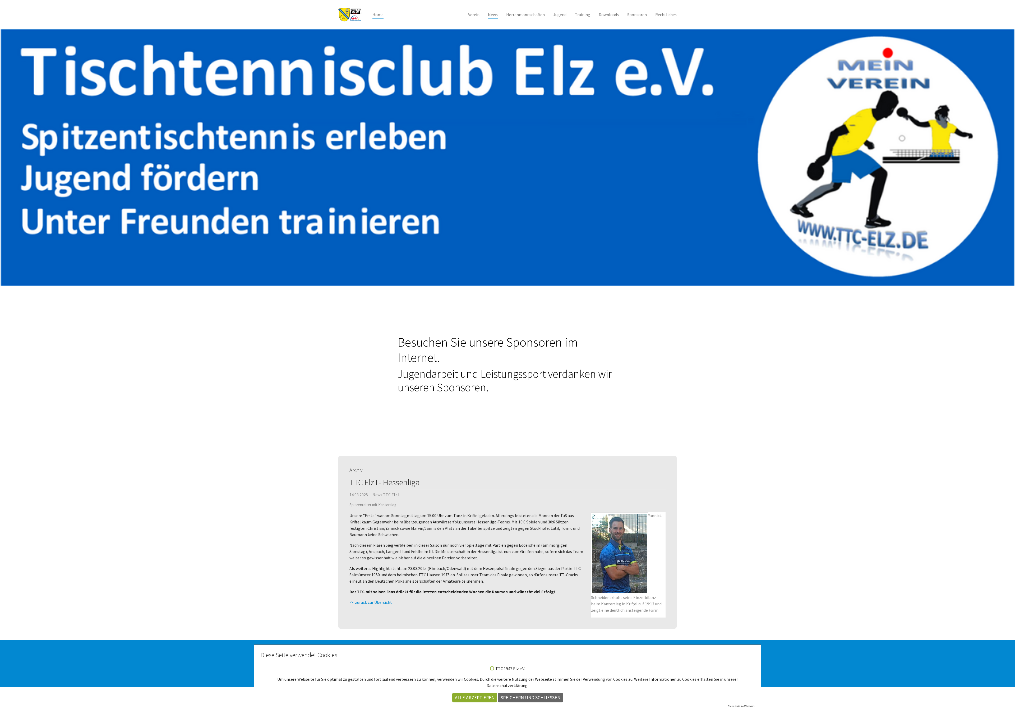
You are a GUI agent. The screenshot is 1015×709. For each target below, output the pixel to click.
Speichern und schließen (530, 698)
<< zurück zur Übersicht (370, 602)
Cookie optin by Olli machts (740, 706)
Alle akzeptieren (475, 698)
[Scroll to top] (1003, 697)
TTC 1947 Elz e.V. (510, 668)
